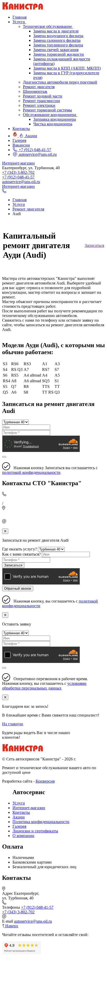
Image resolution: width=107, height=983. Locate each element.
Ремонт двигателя (39, 87)
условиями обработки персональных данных (44, 685)
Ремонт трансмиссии (41, 101)
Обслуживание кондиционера (50, 114)
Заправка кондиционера (54, 119)
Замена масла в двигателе (56, 31)
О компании (23, 835)
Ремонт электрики (39, 105)
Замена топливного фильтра (58, 45)
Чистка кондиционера (52, 124)
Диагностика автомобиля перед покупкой (60, 82)
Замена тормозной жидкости (58, 54)
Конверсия (45, 781)
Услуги (18, 803)
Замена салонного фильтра (57, 40)
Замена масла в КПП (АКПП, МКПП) (67, 68)
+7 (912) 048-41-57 (34, 150)
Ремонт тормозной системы (47, 110)
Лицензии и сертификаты (35, 831)
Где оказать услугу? (19, 549)
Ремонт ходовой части (42, 96)
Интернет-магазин (18, 163)
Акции (18, 817)
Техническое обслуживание (48, 26)
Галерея (19, 826)
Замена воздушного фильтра (58, 36)
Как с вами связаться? (21, 554)
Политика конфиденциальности (40, 821)
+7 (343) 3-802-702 (18, 172)
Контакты (21, 812)
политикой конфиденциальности (31, 472)
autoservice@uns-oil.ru (37, 154)
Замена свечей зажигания (55, 49)
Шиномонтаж (35, 91)
